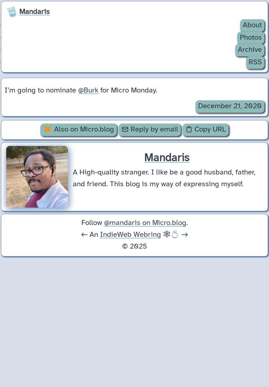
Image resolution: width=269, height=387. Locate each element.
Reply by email (153, 129)
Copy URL (209, 129)
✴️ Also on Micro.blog (78, 129)
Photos (251, 38)
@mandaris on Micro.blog (145, 223)
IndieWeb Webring (130, 235)
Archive (250, 50)
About (252, 25)
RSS (255, 62)
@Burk (88, 90)
